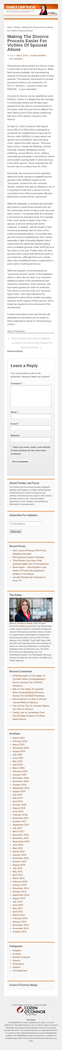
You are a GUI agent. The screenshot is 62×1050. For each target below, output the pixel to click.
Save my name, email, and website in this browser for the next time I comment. (30, 450)
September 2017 (21, 824)
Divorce (17, 27)
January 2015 (19, 885)
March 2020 (19, 768)
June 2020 (18, 758)
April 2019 (18, 801)
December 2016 (21, 834)
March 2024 (19, 738)
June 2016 (18, 845)
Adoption (17, 950)
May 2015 (18, 871)
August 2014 (19, 898)
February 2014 (20, 918)
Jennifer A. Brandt (24, 623)
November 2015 (21, 858)
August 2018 (19, 808)
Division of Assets (21, 957)
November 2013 (21, 928)
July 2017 (17, 828)
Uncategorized (20, 970)
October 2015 (19, 861)
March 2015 (19, 878)
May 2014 (18, 908)
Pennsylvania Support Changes (28, 557)
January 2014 (19, 921)
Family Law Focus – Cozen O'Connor (32, 1005)
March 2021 (19, 744)
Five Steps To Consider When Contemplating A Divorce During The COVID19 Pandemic (29, 692)
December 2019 (21, 778)
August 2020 (19, 751)
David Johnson (20, 699)
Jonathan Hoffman (38, 55)
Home (10, 27)
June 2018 (18, 811)
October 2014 (19, 891)
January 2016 (19, 855)
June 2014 (18, 905)
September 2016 (21, 841)
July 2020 (17, 754)
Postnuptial (18, 963)
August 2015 (19, 865)
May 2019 (18, 798)
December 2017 (21, 818)
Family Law (24, 626)
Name (14, 412)
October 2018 (19, 804)
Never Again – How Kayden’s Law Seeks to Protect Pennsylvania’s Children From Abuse (29, 570)
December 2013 (21, 925)
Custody (17, 953)
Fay (14, 705)
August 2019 (19, 791)
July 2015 (17, 868)
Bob (15, 689)
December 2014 (21, 888)
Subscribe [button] (16, 531)
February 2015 (20, 881)
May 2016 (18, 848)
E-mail (14, 423)
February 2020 (20, 771)
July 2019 (17, 794)
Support (17, 967)
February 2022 (20, 741)
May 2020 (18, 761)
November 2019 (21, 781)
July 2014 (17, 901)
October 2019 (19, 784)
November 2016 (21, 838)
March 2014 (19, 915)
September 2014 (21, 895)
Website (15, 435)
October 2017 (19, 821)
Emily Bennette (20, 675)
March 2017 (19, 831)
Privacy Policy (31, 1014)
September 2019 (21, 788)
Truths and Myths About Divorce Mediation (30, 338)
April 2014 (18, 911)
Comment (16, 383)
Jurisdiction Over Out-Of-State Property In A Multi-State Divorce (29, 715)
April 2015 (18, 875)
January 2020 (19, 774)
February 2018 (20, 814)
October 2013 (19, 931)
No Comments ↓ (17, 59)
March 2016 (19, 851)
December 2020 (21, 748)
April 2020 (18, 764)
